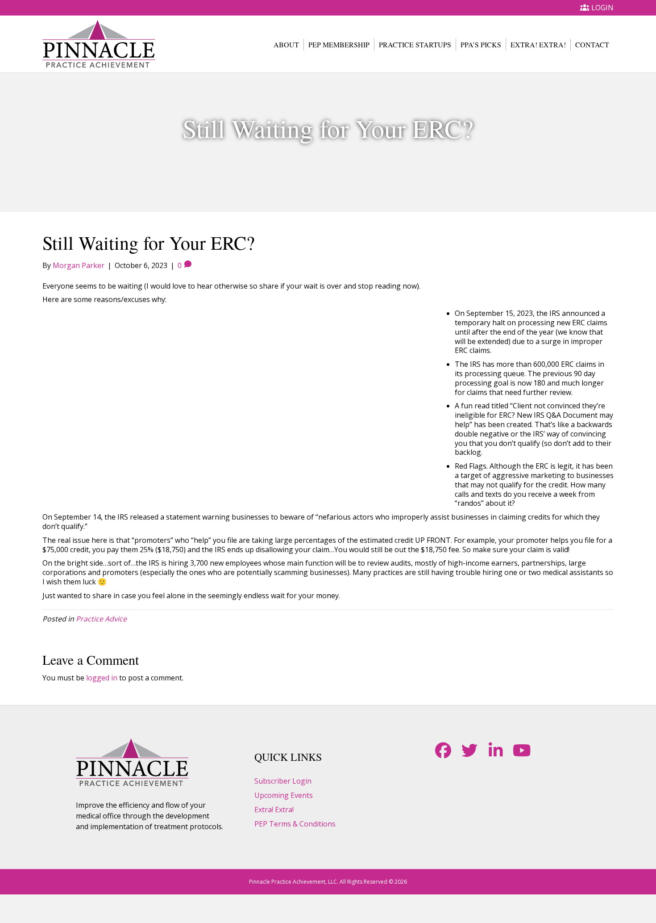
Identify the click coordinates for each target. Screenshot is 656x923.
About (286, 44)
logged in (101, 678)
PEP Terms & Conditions (295, 824)
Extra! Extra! (538, 44)
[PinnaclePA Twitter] (469, 750)
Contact (592, 44)
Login (602, 8)
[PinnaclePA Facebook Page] (443, 750)
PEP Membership (339, 44)
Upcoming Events (283, 795)
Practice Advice (101, 619)
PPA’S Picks (481, 44)
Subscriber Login (282, 781)
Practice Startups (415, 44)
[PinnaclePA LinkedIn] (496, 750)
